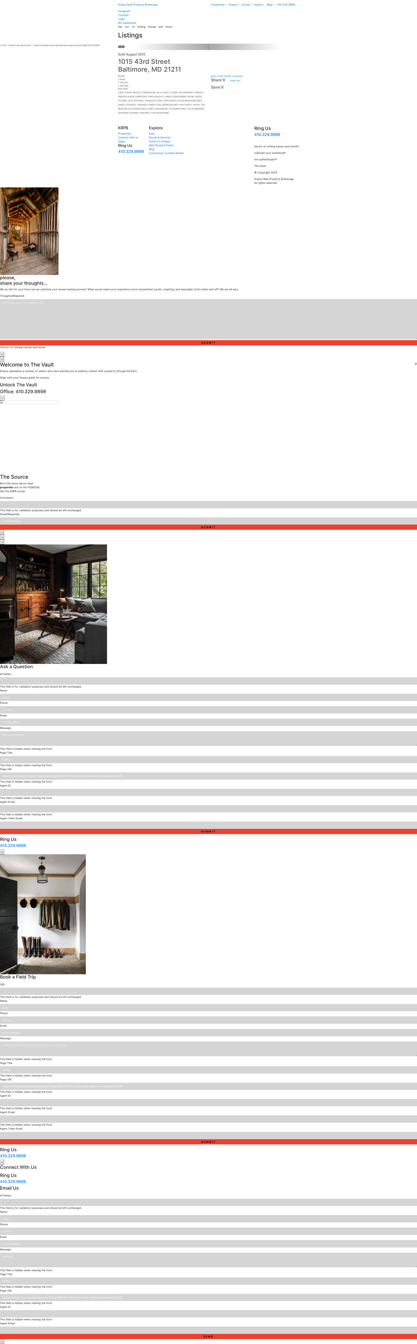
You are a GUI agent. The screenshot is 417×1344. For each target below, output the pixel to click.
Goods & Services (160, 137)
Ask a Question (235, 76)
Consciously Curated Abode (166, 153)
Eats (151, 133)
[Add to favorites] (233, 88)
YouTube (123, 15)
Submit (208, 342)
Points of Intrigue (159, 141)
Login (121, 19)
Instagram (124, 11)
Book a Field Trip (219, 76)
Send (208, 1336)
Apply (121, 141)
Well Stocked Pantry (161, 145)
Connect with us (128, 137)
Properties (124, 133)
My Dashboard (127, 22)
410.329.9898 (131, 151)
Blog (151, 149)
